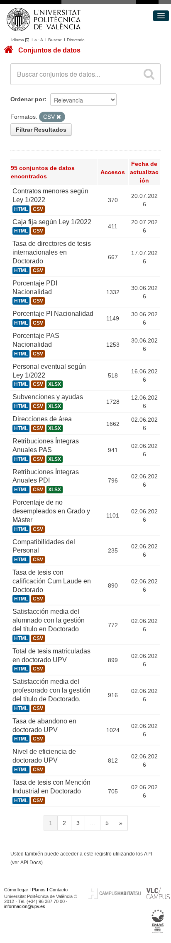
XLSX (54, 384)
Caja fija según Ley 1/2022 (51, 221)
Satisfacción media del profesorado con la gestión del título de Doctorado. (51, 690)
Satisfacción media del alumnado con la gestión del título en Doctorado (48, 620)
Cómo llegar (16, 889)
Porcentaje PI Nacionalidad (52, 313)
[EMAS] (158, 921)
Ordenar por (27, 99)
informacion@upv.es (24, 906)
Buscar (54, 40)
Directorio (76, 40)
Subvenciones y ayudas (47, 396)
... (92, 823)
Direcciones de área (42, 419)
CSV (38, 209)
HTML (21, 209)
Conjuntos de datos (49, 50)
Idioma (18, 40)
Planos (39, 889)
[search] (149, 74)
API (148, 854)
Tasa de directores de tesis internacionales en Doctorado (51, 252)
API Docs (30, 862)
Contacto (58, 889)
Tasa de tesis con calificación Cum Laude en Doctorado (51, 581)
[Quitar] (58, 117)
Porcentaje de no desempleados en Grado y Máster (51, 511)
